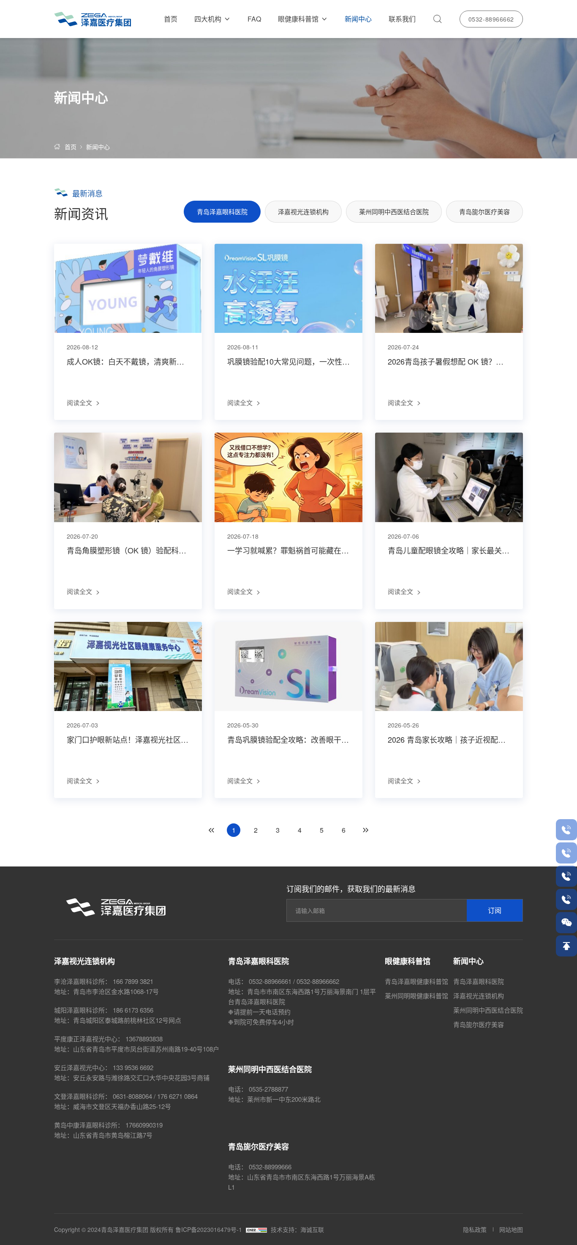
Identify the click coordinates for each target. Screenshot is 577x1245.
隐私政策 (475, 1229)
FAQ (254, 19)
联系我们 (402, 19)
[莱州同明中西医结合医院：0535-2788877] (566, 876)
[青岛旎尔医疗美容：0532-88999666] (566, 899)
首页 (170, 19)
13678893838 (144, 1038)
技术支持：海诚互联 (297, 1229)
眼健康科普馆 (298, 19)
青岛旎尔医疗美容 (484, 211)
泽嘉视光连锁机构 (303, 211)
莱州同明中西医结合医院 (394, 211)
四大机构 (207, 19)
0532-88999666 (270, 1166)
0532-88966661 (270, 981)
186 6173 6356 (133, 1009)
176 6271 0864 (177, 1096)
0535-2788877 (268, 1088)
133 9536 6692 (133, 1067)
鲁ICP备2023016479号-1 (208, 1229)
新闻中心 (358, 19)
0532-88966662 (491, 19)
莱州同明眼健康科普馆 (416, 995)
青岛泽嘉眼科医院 (222, 211)
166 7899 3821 (133, 981)
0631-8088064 (132, 1096)
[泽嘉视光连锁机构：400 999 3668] (566, 853)
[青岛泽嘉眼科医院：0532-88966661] (566, 829)
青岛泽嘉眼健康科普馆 (416, 981)
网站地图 (511, 1229)
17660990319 (144, 1124)
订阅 (494, 910)
